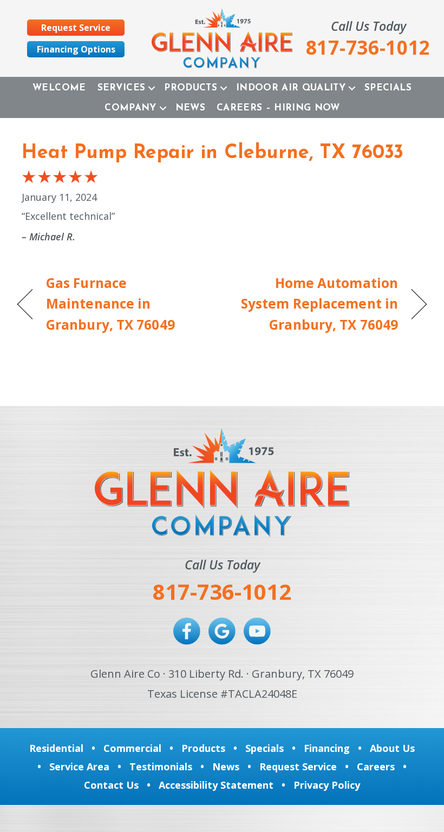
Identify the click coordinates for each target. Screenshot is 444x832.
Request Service (298, 766)
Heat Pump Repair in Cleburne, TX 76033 (212, 153)
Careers (376, 766)
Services (121, 88)
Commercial (132, 748)
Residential (56, 748)
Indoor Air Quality (290, 88)
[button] (151, 88)
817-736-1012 (222, 591)
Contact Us (111, 784)
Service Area (79, 766)
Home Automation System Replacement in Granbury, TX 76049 (316, 304)
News (190, 108)
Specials (388, 88)
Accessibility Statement (216, 784)
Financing (327, 748)
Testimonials (160, 766)
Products (190, 88)
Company (130, 108)
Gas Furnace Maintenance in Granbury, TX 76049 (110, 304)
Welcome (59, 88)
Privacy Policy (326, 784)
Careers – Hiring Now (278, 108)
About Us (392, 748)
